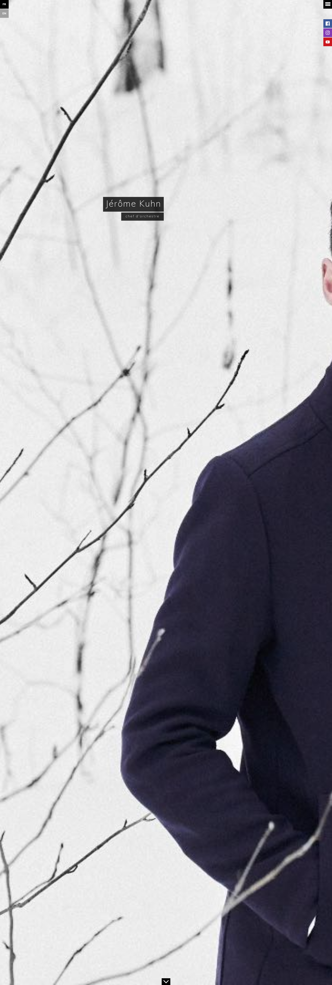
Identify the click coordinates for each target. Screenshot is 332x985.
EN (4, 13)
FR (4, 4)
